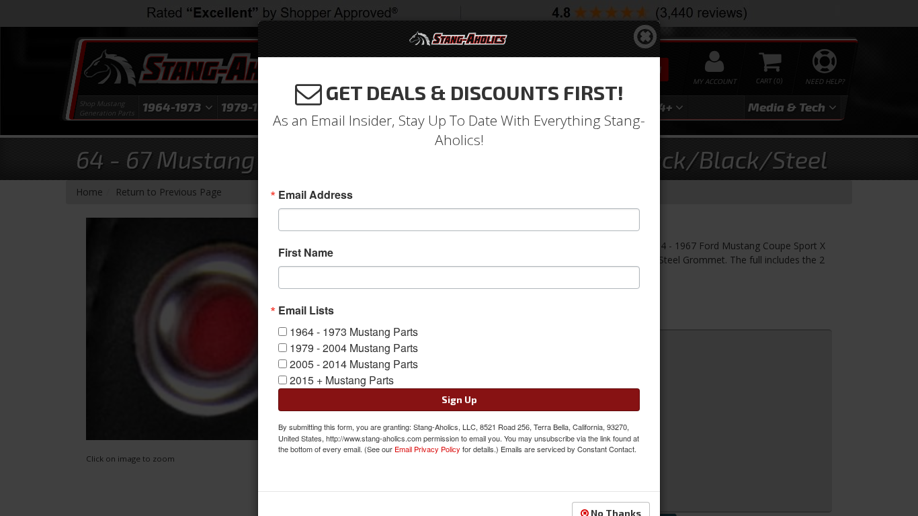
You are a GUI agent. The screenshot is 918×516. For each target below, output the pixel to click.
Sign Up (459, 399)
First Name (305, 252)
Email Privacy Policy (427, 448)
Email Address (315, 194)
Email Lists (306, 310)
